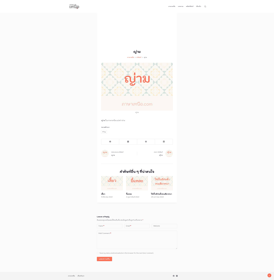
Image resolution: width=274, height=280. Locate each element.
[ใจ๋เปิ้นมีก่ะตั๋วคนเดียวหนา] (162, 183)
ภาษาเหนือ (171, 6)
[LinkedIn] (164, 141)
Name (101, 226)
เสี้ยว (103, 194)
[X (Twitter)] (128, 141)
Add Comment (104, 233)
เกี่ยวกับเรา (80, 276)
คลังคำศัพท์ (189, 6)
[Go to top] (269, 275)
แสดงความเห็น (104, 259)
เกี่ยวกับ (198, 6)
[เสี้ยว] (112, 183)
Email (128, 226)
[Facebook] (110, 141)
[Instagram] (177, 276)
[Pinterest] (146, 141)
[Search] (205, 6)
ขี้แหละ (129, 194)
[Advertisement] (137, 33)
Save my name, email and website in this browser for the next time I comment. (127, 253)
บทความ (180, 6)
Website (156, 226)
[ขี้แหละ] (137, 183)
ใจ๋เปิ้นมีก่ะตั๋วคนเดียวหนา (161, 194)
